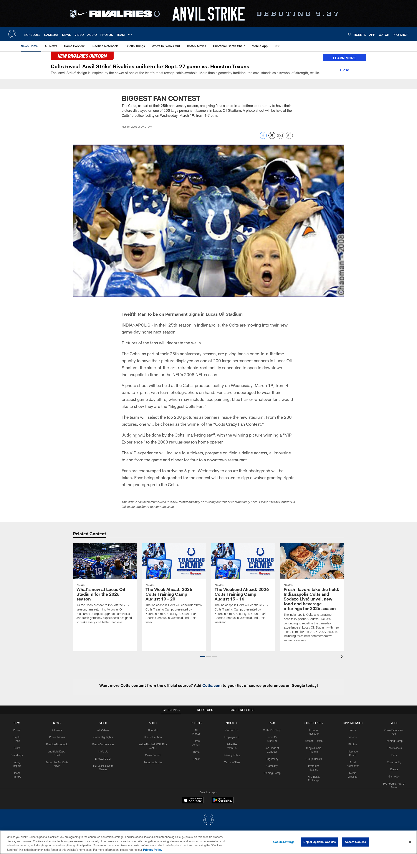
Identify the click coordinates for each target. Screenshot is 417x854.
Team (16, 722)
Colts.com (212, 685)
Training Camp (272, 772)
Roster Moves (57, 737)
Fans (394, 755)
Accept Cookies (355, 842)
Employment (231, 737)
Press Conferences (103, 744)
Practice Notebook (57, 744)
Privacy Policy (232, 755)
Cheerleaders (394, 747)
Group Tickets (314, 758)
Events (394, 769)
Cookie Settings (284, 842)
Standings (17, 755)
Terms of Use (232, 762)
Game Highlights (103, 737)
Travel (196, 751)
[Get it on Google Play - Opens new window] (222, 802)
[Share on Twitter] (271, 138)
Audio (153, 722)
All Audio (152, 730)
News (57, 722)
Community (394, 762)
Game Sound (153, 755)
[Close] (344, 69)
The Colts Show (153, 737)
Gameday (272, 765)
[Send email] (280, 138)
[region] (208, 842)
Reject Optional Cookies (319, 842)
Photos (196, 722)
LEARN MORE (344, 58)
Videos (353, 737)
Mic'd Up (103, 751)
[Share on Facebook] (263, 138)
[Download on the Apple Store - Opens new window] (193, 800)
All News (57, 730)
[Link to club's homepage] (12, 34)
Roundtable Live (153, 762)
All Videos (103, 730)
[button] (203, 656)
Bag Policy (272, 758)
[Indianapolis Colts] (208, 820)
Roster (17, 730)
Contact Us (231, 730)
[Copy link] (289, 135)
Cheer (196, 758)
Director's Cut (103, 758)
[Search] (350, 34)
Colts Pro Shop (272, 730)
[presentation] (342, 657)
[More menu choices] (130, 34)
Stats (17, 747)
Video (103, 722)
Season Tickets (314, 740)
